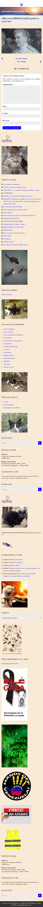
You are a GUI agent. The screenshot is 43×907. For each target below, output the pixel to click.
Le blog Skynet (9, 405)
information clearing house (13, 341)
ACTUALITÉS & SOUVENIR (13, 221)
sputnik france (9, 355)
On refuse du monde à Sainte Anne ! (16, 245)
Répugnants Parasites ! (12, 218)
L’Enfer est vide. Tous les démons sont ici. (18, 196)
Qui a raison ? (8, 212)
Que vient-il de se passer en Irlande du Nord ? (20, 215)
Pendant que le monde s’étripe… (15, 224)
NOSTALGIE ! (8, 230)
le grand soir (8, 344)
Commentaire (8, 84)
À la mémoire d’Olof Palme (13, 207)
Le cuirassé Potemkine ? (12, 184)
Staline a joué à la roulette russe (15, 187)
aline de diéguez (9, 329)
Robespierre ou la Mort (12, 408)
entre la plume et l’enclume (13, 335)
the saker (7, 364)
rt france (7, 349)
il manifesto (8, 338)
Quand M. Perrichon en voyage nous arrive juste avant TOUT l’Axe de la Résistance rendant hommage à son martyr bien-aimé (22, 201)
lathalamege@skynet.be (10, 663)
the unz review (9, 367)
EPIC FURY (7, 236)
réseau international (11, 346)
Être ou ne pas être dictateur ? (14, 233)
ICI (3, 535)
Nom (5, 106)
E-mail (5, 113)
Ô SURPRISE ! (8, 193)
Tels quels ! (8, 239)
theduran (7, 361)
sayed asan (7, 352)
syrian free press (9, 358)
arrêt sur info (8, 332)
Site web (6, 120)
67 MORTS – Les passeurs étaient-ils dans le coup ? (22, 190)
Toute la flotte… (7, 294)
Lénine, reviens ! (9, 242)
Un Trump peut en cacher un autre (15, 210)
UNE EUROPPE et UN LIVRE (14, 227)
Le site (6, 402)
